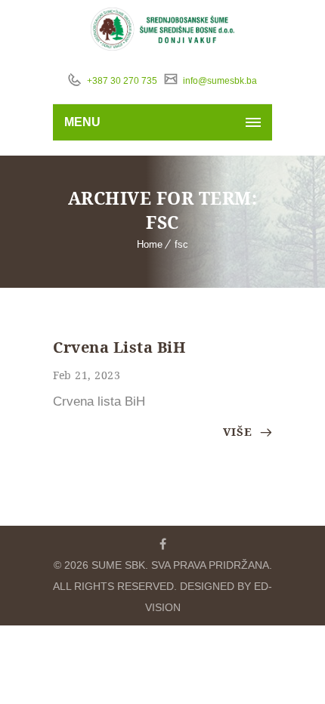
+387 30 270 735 (121, 81)
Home (149, 244)
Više (239, 431)
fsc (181, 244)
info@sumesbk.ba (219, 81)
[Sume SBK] (163, 29)
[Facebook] (162, 543)
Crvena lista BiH (119, 347)
